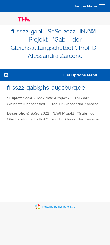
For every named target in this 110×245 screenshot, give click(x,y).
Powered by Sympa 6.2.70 (58, 206)
